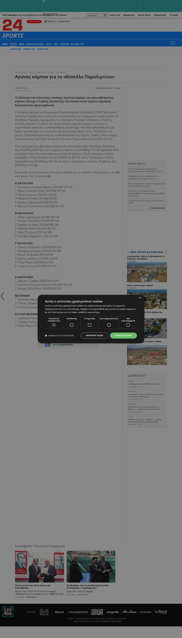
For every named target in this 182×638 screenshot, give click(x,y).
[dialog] (91, 319)
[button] (59, 335)
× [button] (140, 298)
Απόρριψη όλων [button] (94, 335)
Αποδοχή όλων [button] (123, 335)
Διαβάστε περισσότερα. (89, 312)
